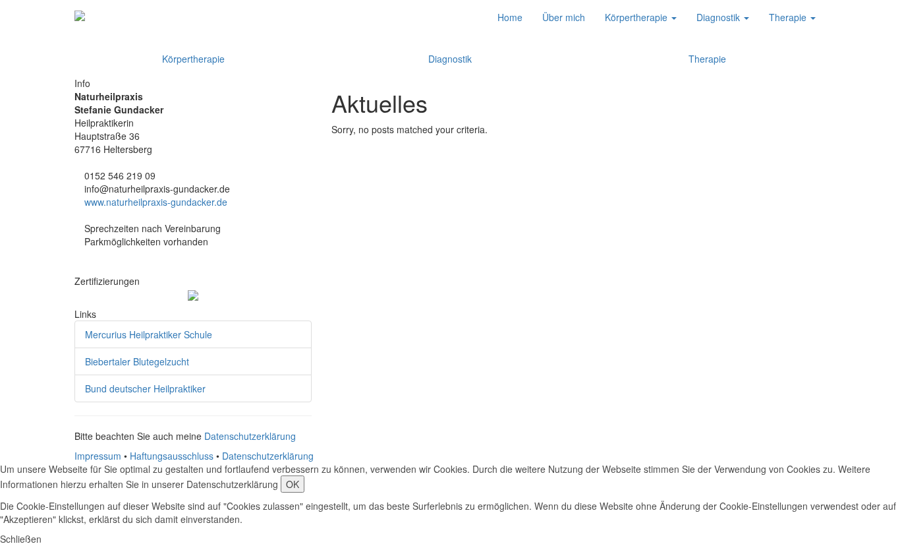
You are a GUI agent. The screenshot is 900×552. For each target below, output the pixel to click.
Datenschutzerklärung (250, 436)
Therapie (789, 17)
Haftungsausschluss (171, 455)
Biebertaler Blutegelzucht (137, 361)
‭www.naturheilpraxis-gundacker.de (155, 201)
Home (509, 17)
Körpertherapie (637, 17)
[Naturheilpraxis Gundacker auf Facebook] (78, 267)
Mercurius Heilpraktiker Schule (148, 334)
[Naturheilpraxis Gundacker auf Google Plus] (88, 267)
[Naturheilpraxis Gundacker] (80, 17)
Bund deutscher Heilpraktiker (145, 388)
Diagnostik (719, 17)
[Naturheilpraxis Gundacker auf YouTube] (97, 267)
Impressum (97, 455)
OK (292, 484)
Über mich (563, 17)
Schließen (21, 538)
